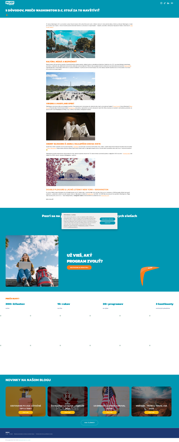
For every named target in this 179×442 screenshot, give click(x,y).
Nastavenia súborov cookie (24, 440)
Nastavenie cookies (83, 225)
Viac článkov (89, 423)
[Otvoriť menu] (171, 3)
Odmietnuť (107, 223)
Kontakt (11, 433)
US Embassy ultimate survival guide (109, 407)
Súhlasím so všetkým (107, 219)
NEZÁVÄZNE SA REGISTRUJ (79, 267)
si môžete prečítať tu (73, 227)
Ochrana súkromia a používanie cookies (44, 433)
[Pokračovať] (7, 15)
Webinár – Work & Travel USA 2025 (151, 407)
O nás (7, 433)
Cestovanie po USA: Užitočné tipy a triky (25, 407)
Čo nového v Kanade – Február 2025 (67, 407)
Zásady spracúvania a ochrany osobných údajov (24, 433)
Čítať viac (26, 412)
